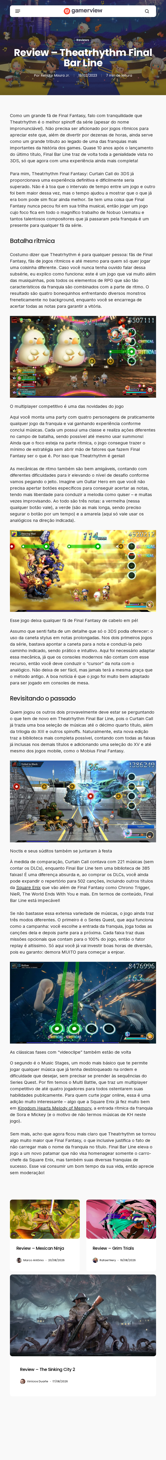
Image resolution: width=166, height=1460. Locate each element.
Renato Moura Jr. (55, 75)
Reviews (83, 40)
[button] (17, 11)
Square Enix (28, 887)
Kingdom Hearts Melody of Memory (54, 1108)
